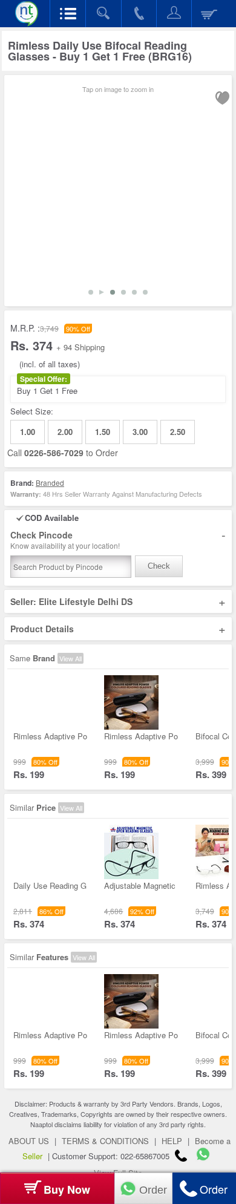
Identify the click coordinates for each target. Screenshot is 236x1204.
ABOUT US (28, 1141)
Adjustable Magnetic (139, 885)
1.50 (102, 431)
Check (159, 566)
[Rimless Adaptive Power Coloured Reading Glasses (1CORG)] (131, 726)
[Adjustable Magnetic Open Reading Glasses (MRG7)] (131, 876)
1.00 (27, 431)
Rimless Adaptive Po (50, 736)
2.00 (65, 431)
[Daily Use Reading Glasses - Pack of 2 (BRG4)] (40, 876)
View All (70, 658)
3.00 (140, 431)
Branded (50, 482)
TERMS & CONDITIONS (105, 1141)
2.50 (177, 431)
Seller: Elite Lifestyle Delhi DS (118, 601)
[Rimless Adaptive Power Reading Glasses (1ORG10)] (40, 726)
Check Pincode (118, 540)
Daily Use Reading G (50, 885)
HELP (172, 1141)
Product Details (118, 628)
